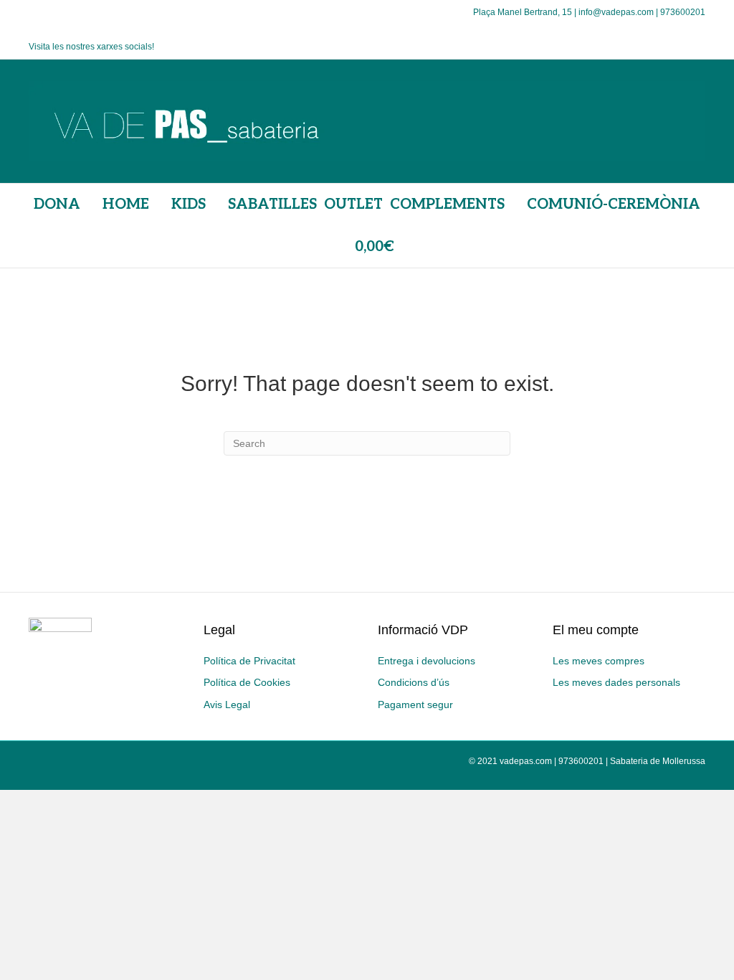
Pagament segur (415, 704)
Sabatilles (272, 204)
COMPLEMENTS (447, 204)
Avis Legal (227, 704)
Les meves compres (598, 660)
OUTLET (353, 204)
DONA (57, 204)
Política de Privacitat (249, 660)
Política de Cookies (247, 682)
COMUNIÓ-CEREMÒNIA (613, 204)
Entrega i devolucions (426, 660)
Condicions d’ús (413, 682)
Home (126, 204)
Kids (188, 204)
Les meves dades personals (616, 682)
